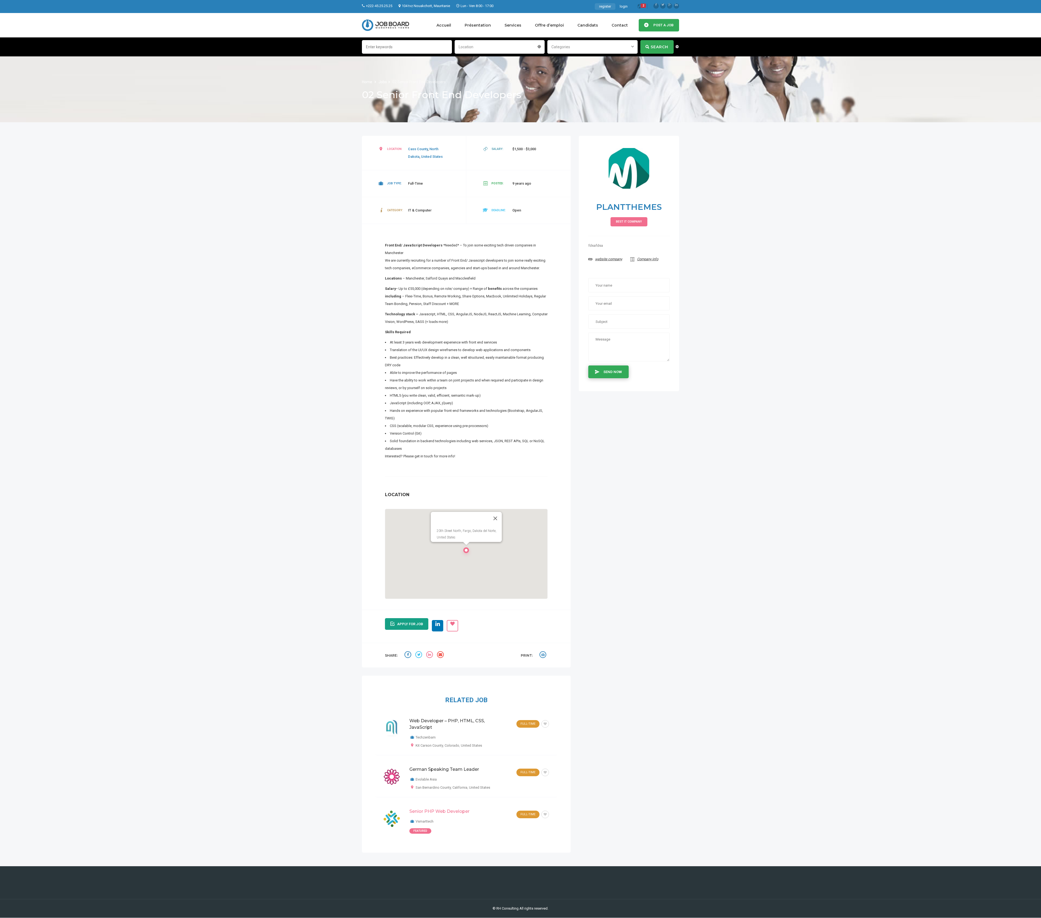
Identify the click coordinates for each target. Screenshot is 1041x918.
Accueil (443, 25)
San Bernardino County (433, 787)
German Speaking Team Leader (444, 769)
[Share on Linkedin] (430, 655)
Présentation (478, 25)
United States (432, 157)
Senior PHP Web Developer (439, 811)
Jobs (382, 82)
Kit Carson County (429, 745)
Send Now (612, 372)
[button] (466, 551)
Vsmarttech (424, 821)
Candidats (587, 25)
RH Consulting (507, 908)
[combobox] (500, 46)
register (605, 6)
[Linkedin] (676, 6)
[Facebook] (656, 6)
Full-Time (527, 724)
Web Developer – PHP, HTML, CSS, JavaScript (447, 724)
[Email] (441, 655)
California (459, 787)
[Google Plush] (669, 6)
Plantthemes (629, 207)
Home (367, 82)
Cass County (418, 149)
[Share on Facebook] (408, 655)
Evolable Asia (426, 779)
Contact (620, 25)
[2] (639, 7)
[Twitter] (663, 6)
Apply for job (410, 624)
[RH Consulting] (385, 25)
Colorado (452, 745)
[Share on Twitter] (419, 655)
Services (513, 25)
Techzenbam (426, 737)
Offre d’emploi (549, 25)
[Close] (495, 518)
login (624, 6)
